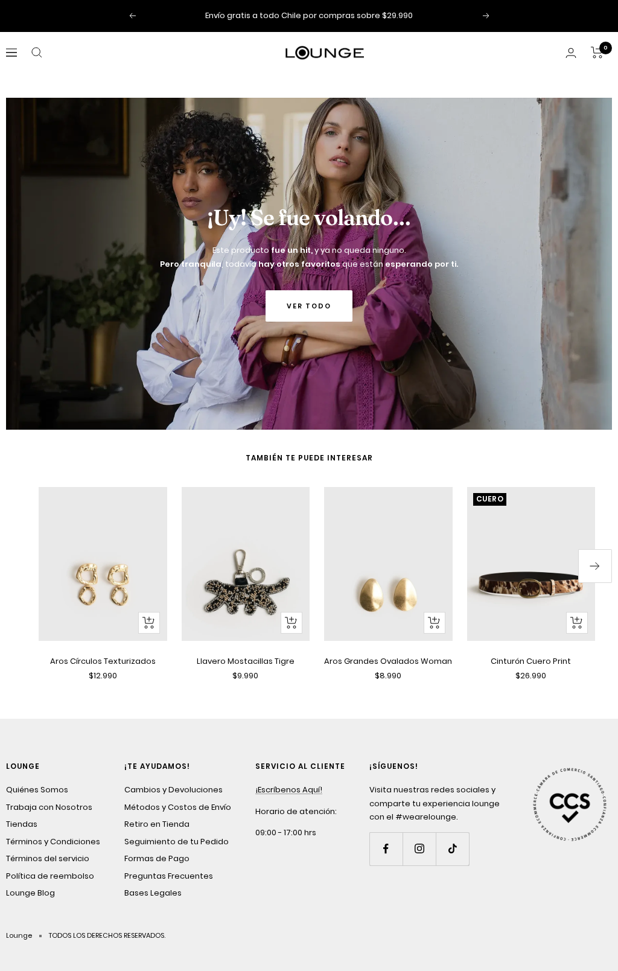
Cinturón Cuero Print (531, 661)
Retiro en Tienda (157, 824)
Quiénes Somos (37, 789)
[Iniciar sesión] (570, 53)
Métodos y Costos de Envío (177, 807)
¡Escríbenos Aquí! (288, 789)
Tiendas (21, 824)
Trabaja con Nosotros (49, 807)
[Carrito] (597, 52)
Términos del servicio (47, 858)
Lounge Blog (30, 893)
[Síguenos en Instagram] (419, 848)
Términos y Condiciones (53, 841)
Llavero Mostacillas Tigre (246, 661)
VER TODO (309, 306)
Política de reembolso (50, 876)
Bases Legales (153, 893)
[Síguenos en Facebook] (386, 848)
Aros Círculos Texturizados (103, 661)
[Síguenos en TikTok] (452, 848)
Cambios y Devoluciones (173, 789)
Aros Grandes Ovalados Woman (388, 661)
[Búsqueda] (36, 52)
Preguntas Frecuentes (168, 876)
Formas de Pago (157, 858)
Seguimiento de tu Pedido (176, 841)
